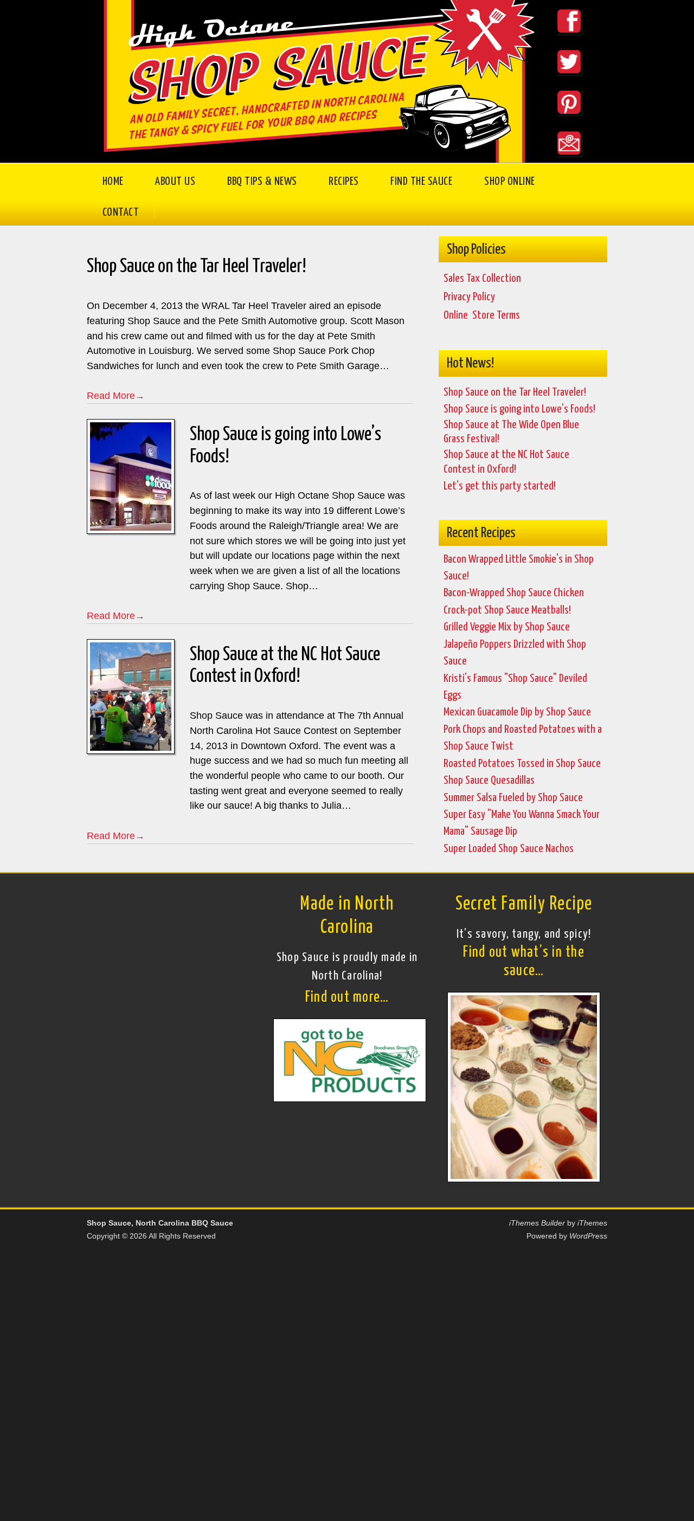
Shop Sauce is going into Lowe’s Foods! (285, 446)
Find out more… (347, 997)
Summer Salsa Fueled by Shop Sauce (513, 797)
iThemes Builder (537, 1223)
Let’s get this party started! (500, 486)
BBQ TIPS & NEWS (262, 181)
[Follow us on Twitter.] (559, 81)
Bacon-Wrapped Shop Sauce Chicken (514, 593)
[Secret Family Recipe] (523, 1178)
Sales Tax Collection (482, 278)
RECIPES (344, 181)
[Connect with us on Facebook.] (559, 40)
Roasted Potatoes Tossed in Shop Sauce (522, 763)
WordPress (588, 1236)
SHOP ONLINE (509, 181)
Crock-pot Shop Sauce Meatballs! (507, 610)
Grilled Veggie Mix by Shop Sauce (507, 627)
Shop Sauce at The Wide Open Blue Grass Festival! (511, 432)
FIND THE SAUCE (421, 181)
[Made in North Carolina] (349, 1098)
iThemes (592, 1223)
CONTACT (120, 212)
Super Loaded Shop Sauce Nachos (509, 848)
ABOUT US (175, 181)
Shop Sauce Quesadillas (489, 780)
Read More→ (116, 395)
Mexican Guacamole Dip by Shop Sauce (517, 712)
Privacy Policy (469, 297)
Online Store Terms (482, 315)
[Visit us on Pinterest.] (559, 121)
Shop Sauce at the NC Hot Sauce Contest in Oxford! (285, 666)
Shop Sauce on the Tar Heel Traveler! (196, 267)
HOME (113, 181)
